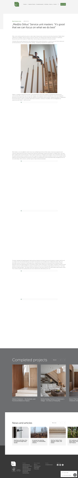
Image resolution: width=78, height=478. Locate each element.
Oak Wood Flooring (26, 464)
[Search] (58, 4)
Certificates (46, 4)
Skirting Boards (25, 471)
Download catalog (67, 475)
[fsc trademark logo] (16, 469)
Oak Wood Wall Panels (27, 470)
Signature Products (31, 4)
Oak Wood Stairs (26, 467)
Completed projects (40, 4)
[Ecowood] (16, 4)
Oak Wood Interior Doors (27, 466)
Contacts (55, 4)
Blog (13, 21)
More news (54, 422)
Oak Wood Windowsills (27, 468)
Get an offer (65, 472)
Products (25, 4)
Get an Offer (63, 4)
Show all (54, 359)
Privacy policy (36, 468)
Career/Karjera (36, 467)
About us (51, 4)
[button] (61, 360)
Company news (17, 21)
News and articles (37, 466)
